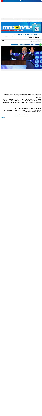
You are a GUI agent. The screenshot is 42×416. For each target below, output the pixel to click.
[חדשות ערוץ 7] (21, 0)
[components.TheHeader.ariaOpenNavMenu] (35, 0)
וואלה (35, 41)
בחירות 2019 (32, 41)
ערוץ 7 (40, 38)
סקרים (39, 41)
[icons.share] (1, 1)
